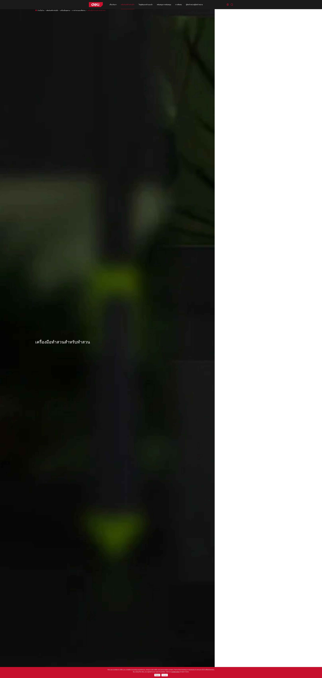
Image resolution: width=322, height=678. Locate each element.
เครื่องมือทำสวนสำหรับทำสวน (96, 10)
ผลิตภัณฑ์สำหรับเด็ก (127, 5)
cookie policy (175, 672)
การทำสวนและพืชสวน (78, 10)
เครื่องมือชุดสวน (65, 10)
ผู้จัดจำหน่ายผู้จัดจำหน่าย (194, 5)
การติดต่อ (178, 5)
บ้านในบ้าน (41, 10)
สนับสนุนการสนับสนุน (164, 5)
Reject (157, 675)
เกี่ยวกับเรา (113, 5)
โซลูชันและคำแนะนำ (146, 5)
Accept (164, 675)
